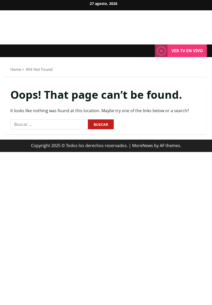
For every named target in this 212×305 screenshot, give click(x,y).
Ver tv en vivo (187, 51)
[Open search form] (149, 51)
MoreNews (142, 145)
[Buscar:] (49, 124)
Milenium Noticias (106, 24)
